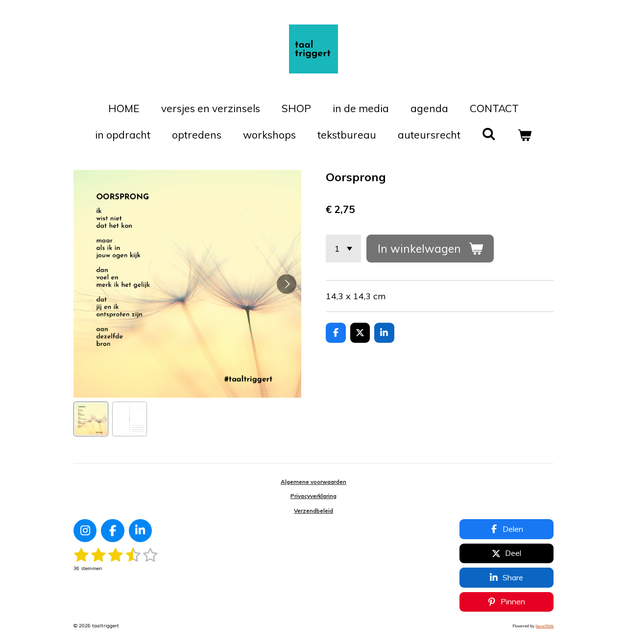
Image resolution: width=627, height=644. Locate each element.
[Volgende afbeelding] (286, 284)
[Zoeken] (489, 133)
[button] (90, 419)
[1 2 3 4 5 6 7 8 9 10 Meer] (343, 248)
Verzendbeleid (313, 510)
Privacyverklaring (313, 496)
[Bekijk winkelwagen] (524, 135)
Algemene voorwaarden (313, 481)
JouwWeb (544, 625)
